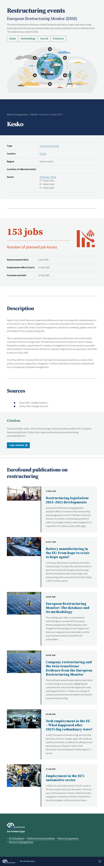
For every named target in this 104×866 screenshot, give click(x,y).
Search (44, 38)
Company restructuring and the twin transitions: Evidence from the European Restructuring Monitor (69, 668)
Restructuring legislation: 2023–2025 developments (67, 500)
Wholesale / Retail (48, 176)
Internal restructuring (49, 145)
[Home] (52, 69)
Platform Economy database (41, 838)
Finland (33, 114)
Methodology (28, 38)
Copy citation (16, 445)
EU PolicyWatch (16, 838)
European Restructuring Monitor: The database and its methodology (67, 608)
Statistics (58, 38)
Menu (99, 861)
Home (12, 38)
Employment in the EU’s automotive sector (65, 778)
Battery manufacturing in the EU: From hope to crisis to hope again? (68, 553)
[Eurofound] (16, 825)
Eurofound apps (16, 831)
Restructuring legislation (21, 841)
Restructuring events (17, 114)
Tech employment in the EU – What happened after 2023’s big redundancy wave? (69, 725)
